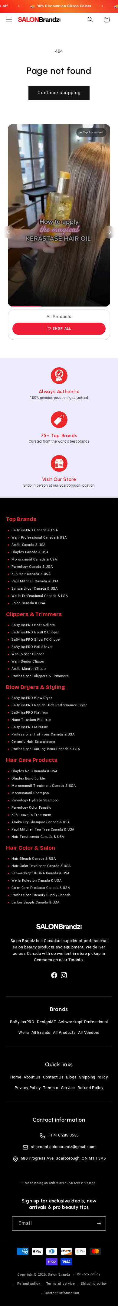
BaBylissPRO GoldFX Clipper (35, 632)
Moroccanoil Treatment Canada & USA (43, 786)
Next (109, 232)
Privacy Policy (28, 1087)
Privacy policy (88, 1274)
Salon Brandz (59, 1275)
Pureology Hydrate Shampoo (35, 800)
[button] (9, 19)
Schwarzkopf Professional (83, 1022)
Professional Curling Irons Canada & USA (45, 749)
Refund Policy (90, 1087)
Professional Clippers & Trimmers (40, 676)
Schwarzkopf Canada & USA (34, 589)
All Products (64, 1032)
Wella (23, 1032)
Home (15, 1077)
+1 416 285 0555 (63, 1135)
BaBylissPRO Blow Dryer (31, 698)
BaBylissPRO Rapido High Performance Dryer (49, 705)
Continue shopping (59, 92)
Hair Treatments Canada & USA (37, 837)
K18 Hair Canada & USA (31, 574)
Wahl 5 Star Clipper (27, 654)
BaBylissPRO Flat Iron (29, 713)
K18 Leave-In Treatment (31, 815)
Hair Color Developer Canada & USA (41, 866)
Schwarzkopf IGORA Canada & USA (40, 873)
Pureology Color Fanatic (31, 808)
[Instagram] (64, 975)
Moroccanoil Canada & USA (34, 559)
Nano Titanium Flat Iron (31, 720)
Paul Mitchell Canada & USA (35, 581)
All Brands (41, 1032)
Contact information (62, 1293)
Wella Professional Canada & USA (39, 596)
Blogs (71, 1077)
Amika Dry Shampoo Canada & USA (40, 822)
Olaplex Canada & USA (30, 552)
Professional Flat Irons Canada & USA (43, 734)
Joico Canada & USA (28, 603)
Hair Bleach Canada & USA (33, 859)
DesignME (46, 1022)
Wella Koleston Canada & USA (36, 881)
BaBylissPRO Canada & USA (34, 530)
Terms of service (60, 1284)
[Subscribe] (99, 1223)
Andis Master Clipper (29, 669)
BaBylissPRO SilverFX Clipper (36, 640)
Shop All (62, 329)
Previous (8, 232)
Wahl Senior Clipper (27, 661)
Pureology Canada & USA (32, 567)
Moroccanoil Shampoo (30, 793)
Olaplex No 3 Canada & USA (34, 771)
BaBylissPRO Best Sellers (33, 625)
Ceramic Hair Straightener (33, 742)
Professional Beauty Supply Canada (41, 895)
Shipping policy (94, 1284)
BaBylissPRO (22, 1022)
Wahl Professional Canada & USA (39, 538)
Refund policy (28, 1284)
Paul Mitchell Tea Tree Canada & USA (42, 829)
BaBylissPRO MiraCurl (30, 727)
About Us (32, 1077)
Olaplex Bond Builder (28, 778)
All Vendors (89, 1032)
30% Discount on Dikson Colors (60, 6)
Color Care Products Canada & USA (40, 888)
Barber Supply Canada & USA (35, 902)
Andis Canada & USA (28, 545)
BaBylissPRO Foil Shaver (32, 647)
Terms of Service (59, 1087)
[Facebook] (54, 975)
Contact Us (53, 1077)
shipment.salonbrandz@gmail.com (63, 1146)
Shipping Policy (93, 1077)
